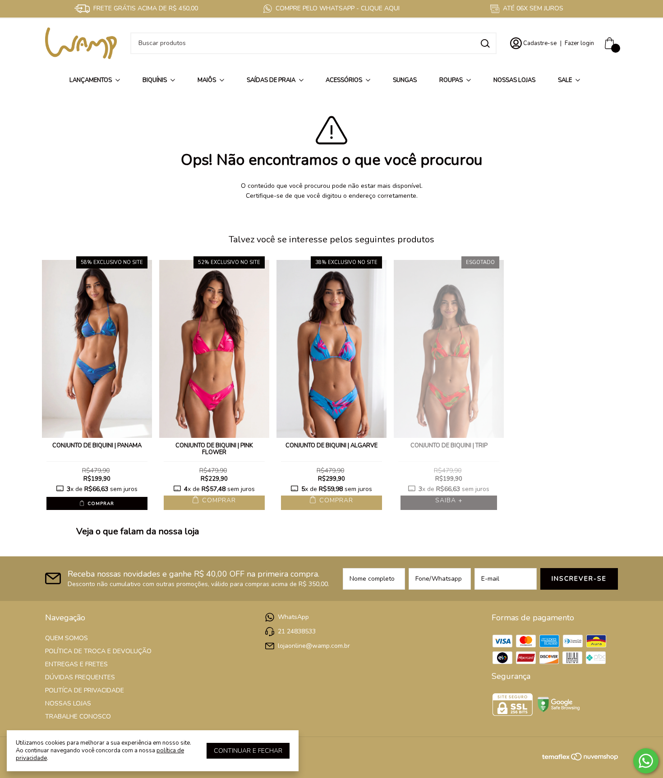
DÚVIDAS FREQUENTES (80, 677)
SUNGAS (405, 80)
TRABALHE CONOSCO (78, 716)
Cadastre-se (540, 43)
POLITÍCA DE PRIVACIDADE (84, 690)
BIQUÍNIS (155, 80)
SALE (565, 80)
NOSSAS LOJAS (514, 80)
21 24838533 (297, 631)
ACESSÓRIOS (344, 80)
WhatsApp (293, 617)
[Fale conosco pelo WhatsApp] (645, 760)
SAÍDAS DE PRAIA (271, 80)
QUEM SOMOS (66, 638)
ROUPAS (451, 80)
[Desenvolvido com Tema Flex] (556, 756)
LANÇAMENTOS (90, 80)
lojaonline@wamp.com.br (314, 646)
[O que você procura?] (485, 43)
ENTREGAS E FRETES (76, 664)
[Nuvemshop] (594, 758)
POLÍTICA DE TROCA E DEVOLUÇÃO (98, 651)
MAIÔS (207, 80)
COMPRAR (100, 503)
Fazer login (579, 43)
